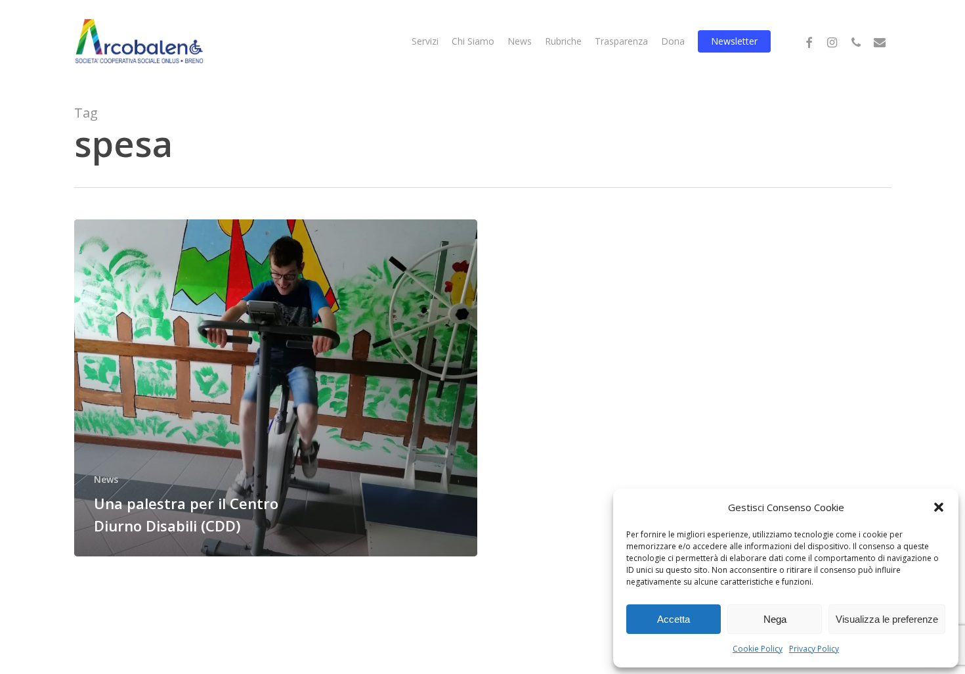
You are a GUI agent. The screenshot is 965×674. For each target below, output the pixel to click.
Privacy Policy (814, 648)
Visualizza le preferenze (887, 619)
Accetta (673, 619)
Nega (774, 619)
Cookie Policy (758, 648)
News (106, 479)
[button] (938, 507)
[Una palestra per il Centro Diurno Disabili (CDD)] (276, 387)
